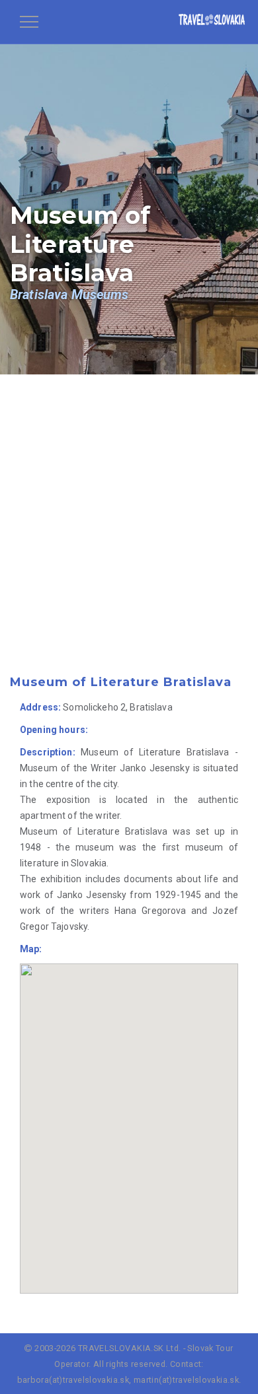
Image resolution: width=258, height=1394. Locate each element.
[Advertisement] (129, 543)
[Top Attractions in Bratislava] (212, 22)
